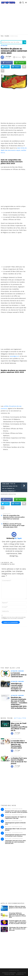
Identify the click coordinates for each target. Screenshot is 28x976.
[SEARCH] (23, 2)
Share (3, 76)
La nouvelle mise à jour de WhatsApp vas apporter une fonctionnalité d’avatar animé (19, 744)
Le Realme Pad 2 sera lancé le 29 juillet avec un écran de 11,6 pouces (19, 760)
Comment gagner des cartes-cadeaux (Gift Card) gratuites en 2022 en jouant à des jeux (17, 922)
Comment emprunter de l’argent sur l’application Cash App (15, 817)
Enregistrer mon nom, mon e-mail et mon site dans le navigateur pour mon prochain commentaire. (14, 618)
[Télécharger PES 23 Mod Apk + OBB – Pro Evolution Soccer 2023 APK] (4, 929)
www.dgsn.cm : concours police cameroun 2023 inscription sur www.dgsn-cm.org (18, 687)
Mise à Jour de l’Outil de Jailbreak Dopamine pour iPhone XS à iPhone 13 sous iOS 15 (19, 726)
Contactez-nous (20, 974)
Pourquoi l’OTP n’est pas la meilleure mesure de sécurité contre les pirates (16, 811)
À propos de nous (21, 972)
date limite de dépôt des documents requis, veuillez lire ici (14, 150)
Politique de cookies (9, 974)
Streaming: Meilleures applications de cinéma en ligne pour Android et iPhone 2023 (17, 915)
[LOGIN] (20, 2)
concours (5, 494)
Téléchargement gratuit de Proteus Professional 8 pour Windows (15, 835)
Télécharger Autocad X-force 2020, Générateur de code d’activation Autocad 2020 (15, 842)
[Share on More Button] (24, 66)
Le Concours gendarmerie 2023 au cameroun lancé (18, 674)
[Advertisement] (14, 20)
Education (12, 494)
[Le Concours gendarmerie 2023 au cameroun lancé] (5, 673)
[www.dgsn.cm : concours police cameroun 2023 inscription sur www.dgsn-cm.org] (5, 684)
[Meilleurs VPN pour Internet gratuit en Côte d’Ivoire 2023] (4, 908)
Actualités (14, 671)
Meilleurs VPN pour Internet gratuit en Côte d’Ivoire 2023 (17, 907)
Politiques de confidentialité (9, 972)
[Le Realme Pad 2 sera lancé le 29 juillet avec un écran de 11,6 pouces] (5, 758)
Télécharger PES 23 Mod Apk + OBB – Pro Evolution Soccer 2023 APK (18, 929)
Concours (21, 671)
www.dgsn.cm (14, 356)
